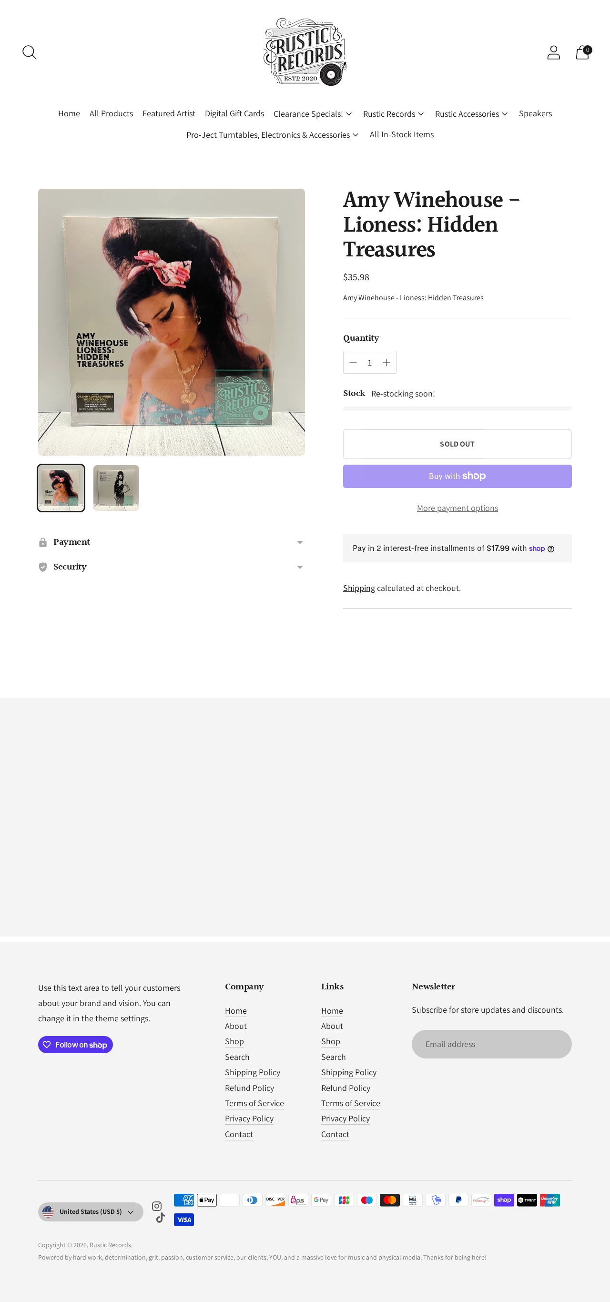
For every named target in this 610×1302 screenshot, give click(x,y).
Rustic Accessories (467, 113)
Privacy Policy (249, 1118)
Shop (234, 1041)
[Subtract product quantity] (353, 362)
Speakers (535, 113)
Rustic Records (389, 113)
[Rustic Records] (305, 52)
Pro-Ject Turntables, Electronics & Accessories (268, 134)
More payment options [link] (457, 507)
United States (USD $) (91, 1211)
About (236, 1025)
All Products (111, 113)
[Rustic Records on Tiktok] (160, 1219)
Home (69, 113)
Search (237, 1056)
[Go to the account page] (553, 52)
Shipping (359, 587)
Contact (239, 1134)
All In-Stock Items (402, 134)
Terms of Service (254, 1103)
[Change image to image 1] (61, 488)
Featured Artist (168, 113)
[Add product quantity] (386, 362)
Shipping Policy (252, 1072)
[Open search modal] (29, 52)
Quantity (361, 338)
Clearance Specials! (308, 113)
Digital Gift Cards (234, 113)
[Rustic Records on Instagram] (157, 1208)
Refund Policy (249, 1087)
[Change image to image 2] (116, 488)
